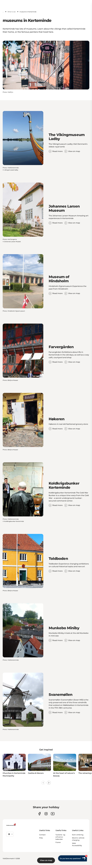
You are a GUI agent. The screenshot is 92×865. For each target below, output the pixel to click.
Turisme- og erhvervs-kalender (60, 837)
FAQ (41, 838)
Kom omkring (77, 835)
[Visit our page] (39, 814)
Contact (42, 835)
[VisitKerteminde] (11, 824)
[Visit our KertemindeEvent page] (53, 814)
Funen (58, 842)
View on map (46, 860)
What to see (12, 12)
